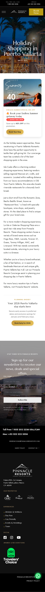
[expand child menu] (39, 448)
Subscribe (22, 400)
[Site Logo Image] (18, 12)
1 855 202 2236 (12, 4)
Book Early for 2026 (23, 323)
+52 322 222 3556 (34, 4)
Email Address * (10, 387)
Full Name (8, 376)
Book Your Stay (15, 132)
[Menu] (4, 12)
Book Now (36, 11)
